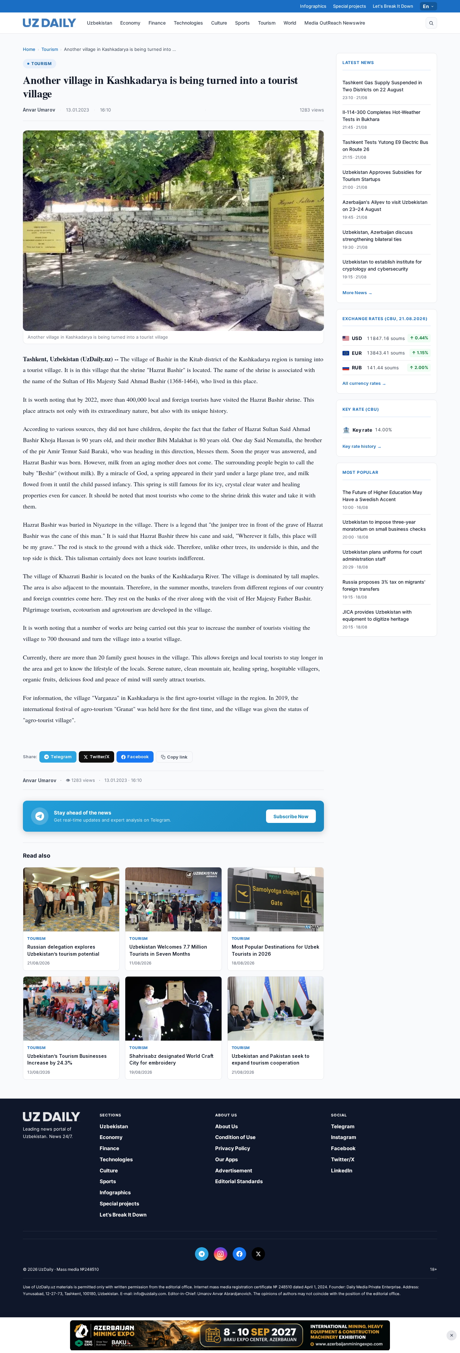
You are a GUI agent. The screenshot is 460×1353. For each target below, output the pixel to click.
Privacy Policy (232, 1148)
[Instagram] (220, 1254)
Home (29, 49)
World (290, 23)
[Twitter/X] (258, 1254)
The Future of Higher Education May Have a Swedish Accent (382, 495)
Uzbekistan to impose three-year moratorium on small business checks (384, 525)
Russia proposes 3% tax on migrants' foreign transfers (383, 585)
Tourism (266, 23)
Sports (242, 23)
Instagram (343, 1137)
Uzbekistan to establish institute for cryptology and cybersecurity (382, 265)
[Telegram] (201, 1254)
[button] (431, 23)
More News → (357, 293)
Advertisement (233, 1170)
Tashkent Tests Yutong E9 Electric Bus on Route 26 (385, 146)
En (426, 6)
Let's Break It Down (393, 6)
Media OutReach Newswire (334, 23)
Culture (219, 23)
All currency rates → (364, 383)
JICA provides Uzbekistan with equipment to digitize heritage (377, 615)
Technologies (188, 23)
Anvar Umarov (39, 110)
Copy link (177, 757)
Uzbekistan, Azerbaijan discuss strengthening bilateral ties (377, 235)
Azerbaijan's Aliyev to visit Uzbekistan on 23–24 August (384, 205)
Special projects (349, 6)
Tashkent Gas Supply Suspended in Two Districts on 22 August (382, 86)
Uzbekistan (99, 23)
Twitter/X (99, 756)
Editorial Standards (239, 1181)
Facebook (138, 756)
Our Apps (226, 1159)
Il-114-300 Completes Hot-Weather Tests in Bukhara (381, 116)
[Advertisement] (230, 1335)
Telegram (61, 756)
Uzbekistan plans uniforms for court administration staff (382, 555)
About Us (226, 1126)
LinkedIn (341, 1170)
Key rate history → (362, 446)
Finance (157, 23)
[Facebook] (239, 1254)
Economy (130, 23)
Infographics (313, 6)
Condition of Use (235, 1137)
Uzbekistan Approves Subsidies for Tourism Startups (382, 176)
